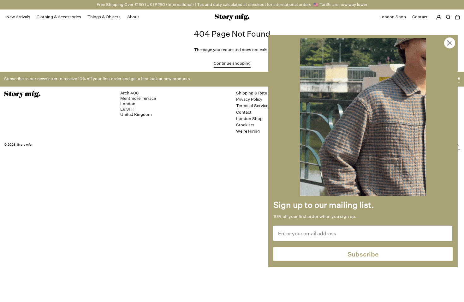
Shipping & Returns (255, 93)
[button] (457, 17)
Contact (244, 112)
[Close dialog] (449, 43)
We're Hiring (248, 131)
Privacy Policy (249, 99)
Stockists (245, 125)
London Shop (249, 118)
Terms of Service (252, 105)
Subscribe (363, 254)
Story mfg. (25, 144)
